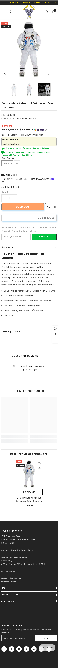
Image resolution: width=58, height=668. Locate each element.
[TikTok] (26, 649)
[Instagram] (11, 649)
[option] (29, 49)
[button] (48, 74)
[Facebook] (4, 649)
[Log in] (46, 11)
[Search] (11, 12)
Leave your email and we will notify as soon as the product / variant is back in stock (28, 229)
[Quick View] (40, 468)
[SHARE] (54, 207)
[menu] (3, 12)
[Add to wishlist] (40, 463)
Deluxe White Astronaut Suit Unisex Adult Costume (29, 499)
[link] (48, 206)
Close (55, 3)
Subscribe (44, 236)
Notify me (29, 492)
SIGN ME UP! (46, 638)
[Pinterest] (19, 649)
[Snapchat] (34, 649)
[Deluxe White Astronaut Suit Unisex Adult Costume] (29, 474)
